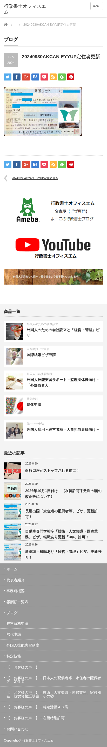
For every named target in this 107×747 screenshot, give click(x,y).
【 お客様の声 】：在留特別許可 (35, 718)
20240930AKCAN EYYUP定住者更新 (35, 178)
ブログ (11, 613)
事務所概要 (15, 591)
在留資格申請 (17, 623)
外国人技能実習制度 (39, 373)
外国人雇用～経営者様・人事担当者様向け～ (63, 429)
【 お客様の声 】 (22, 667)
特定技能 (13, 656)
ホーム (11, 569)
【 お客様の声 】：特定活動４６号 (37, 707)
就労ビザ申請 (35, 423)
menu (96, 6)
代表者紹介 (15, 580)
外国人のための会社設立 (42, 324)
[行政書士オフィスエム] (25, 9)
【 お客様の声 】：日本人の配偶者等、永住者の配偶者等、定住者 (53, 680)
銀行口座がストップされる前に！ (52, 470)
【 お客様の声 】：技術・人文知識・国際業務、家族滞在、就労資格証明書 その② (53, 694)
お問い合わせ (17, 729)
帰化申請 (32, 398)
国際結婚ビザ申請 (38, 349)
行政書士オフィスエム (38, 740)
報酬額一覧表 (17, 602)
